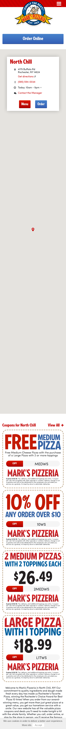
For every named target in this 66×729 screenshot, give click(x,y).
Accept (38, 725)
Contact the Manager (30, 93)
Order (41, 104)
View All (54, 425)
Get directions (26, 76)
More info (26, 725)
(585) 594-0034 (26, 82)
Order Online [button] (33, 38)
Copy (14, 463)
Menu (24, 104)
